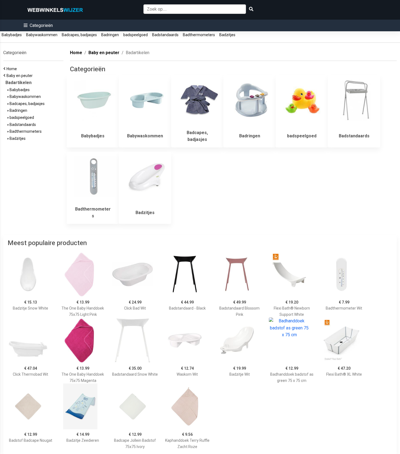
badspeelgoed (135, 35)
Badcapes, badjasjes (79, 35)
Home (13, 69)
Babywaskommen (41, 35)
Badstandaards (165, 35)
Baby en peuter (20, 75)
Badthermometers (199, 35)
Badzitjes (227, 35)
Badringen (110, 35)
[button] (38, 25)
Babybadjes (11, 35)
